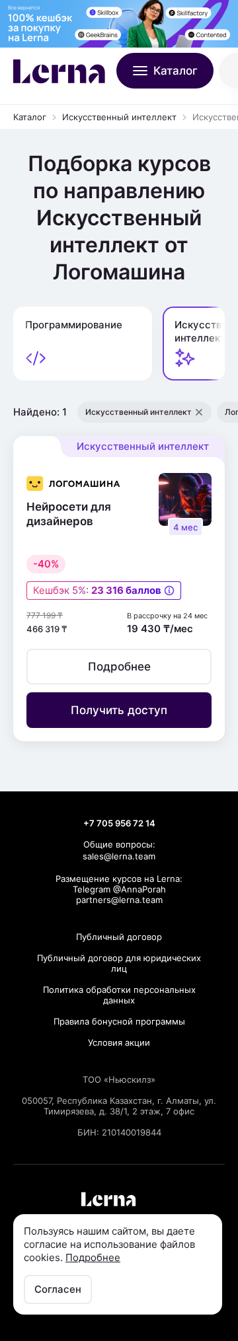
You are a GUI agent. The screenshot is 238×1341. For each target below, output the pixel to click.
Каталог (29, 117)
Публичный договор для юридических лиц (119, 963)
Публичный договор (119, 936)
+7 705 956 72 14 (119, 823)
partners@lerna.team (119, 899)
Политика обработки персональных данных (119, 994)
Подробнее (92, 1257)
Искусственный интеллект (119, 117)
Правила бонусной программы (119, 1021)
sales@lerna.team (119, 856)
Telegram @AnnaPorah (119, 889)
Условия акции (119, 1042)
